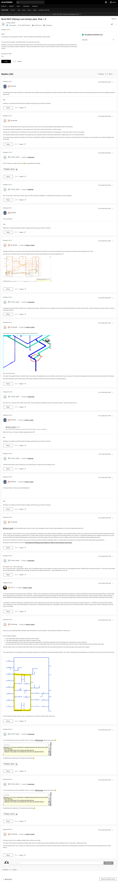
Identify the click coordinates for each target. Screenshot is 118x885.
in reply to (27, 157)
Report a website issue (108, 879)
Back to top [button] (8, 879)
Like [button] (14, 61)
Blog (19, 10)
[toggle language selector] (106, 2)
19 (8, 779)
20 (8, 829)
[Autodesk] (6, 2)
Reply (6, 61)
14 (8, 517)
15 (8, 556)
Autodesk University (44, 10)
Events (24, 10)
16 (8, 583)
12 (8, 453)
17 (8, 619)
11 (8, 415)
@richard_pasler (11, 427)
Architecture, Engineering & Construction (16, 14)
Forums (13, 10)
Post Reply (108, 863)
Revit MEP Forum (46, 14)
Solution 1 (85, 40)
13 (8, 477)
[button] (116, 24)
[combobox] (30, 2)
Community (4, 10)
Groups (29, 10)
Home (2, 14)
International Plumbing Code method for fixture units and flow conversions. (48, 543)
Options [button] (113, 19)
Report (19, 61)
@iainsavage (39, 740)
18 (8, 729)
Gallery (35, 10)
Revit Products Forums (35, 14)
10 (8, 392)
